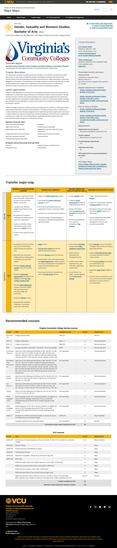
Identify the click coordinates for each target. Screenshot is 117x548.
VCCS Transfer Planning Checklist (89, 55)
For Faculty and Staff (53, 17)
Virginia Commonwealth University (35, 2)
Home (9, 17)
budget (92, 198)
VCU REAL (81, 244)
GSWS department (52, 196)
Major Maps (11, 10)
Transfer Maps (35, 17)
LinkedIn (76, 196)
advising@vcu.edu (13, 533)
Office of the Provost (24, 522)
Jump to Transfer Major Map (103, 26)
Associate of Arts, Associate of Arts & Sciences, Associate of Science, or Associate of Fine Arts (37, 66)
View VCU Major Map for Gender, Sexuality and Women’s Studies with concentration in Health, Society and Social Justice (92, 166)
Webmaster (39, 545)
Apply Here (82, 66)
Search (97, 9)
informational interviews (103, 253)
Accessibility (31, 545)
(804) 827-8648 (12, 531)
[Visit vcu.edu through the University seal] (21, 501)
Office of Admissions (85, 60)
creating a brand (95, 205)
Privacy (24, 545)
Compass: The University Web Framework (65, 545)
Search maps (21, 17)
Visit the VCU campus (45, 248)
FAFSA (24, 228)
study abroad (48, 274)
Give (110, 2)
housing (47, 255)
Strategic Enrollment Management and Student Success (19, 8)
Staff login (91, 545)
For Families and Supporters (75, 17)
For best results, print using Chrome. (100, 23)
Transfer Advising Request (87, 53)
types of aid (101, 270)
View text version (48, 545)
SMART (99, 211)
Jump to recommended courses (102, 28)
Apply (40, 244)
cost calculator (100, 261)
